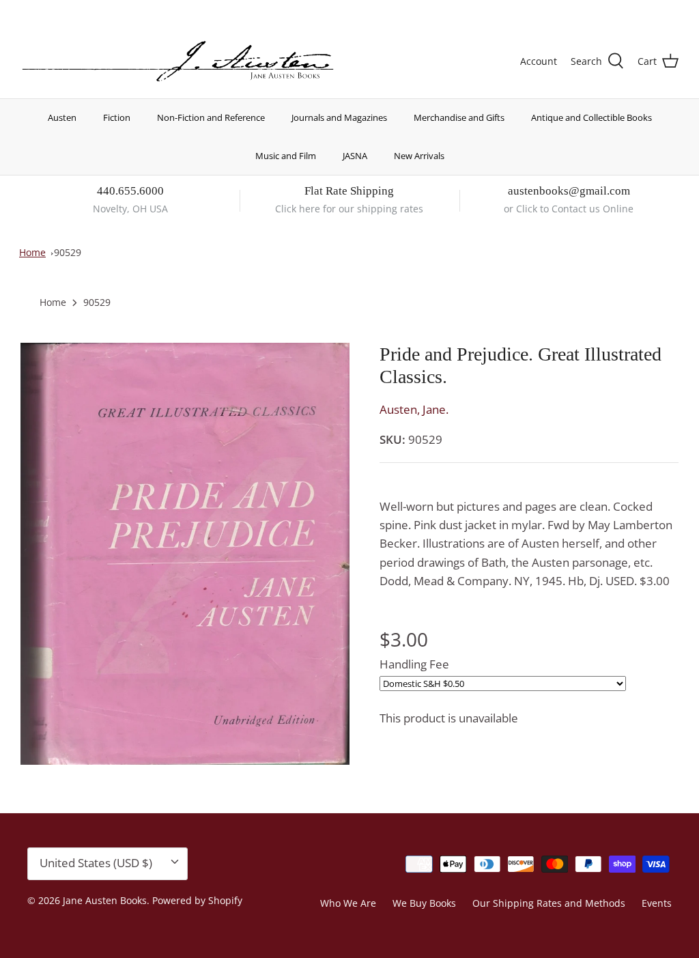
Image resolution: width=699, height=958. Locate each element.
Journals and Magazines (339, 117)
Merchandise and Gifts (459, 117)
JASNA (355, 156)
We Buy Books (424, 903)
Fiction (116, 117)
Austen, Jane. (414, 409)
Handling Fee (414, 664)
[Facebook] (45, 10)
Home (32, 252)
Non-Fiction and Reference (211, 117)
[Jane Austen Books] (177, 61)
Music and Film (285, 156)
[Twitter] (25, 10)
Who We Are (348, 903)
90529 (67, 252)
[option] (185, 554)
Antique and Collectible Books (591, 117)
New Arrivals (419, 156)
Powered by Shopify (197, 900)
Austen (62, 117)
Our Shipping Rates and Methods (548, 903)
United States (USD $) (615, 11)
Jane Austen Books (105, 900)
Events (657, 903)
